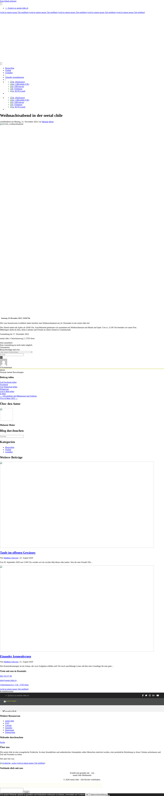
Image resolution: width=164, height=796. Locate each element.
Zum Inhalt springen (8, 1)
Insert (26, 792)
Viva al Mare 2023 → (9, 398)
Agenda (8, 725)
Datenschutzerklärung (99, 795)
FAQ (7, 723)
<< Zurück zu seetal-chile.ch (16, 8)
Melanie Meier (48, 122)
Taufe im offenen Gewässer (18, 552)
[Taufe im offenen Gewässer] (77, 547)
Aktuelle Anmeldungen (14, 77)
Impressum (9, 730)
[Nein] (109, 795)
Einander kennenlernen (15, 656)
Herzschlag (9, 68)
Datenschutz (10, 732)
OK (87, 795)
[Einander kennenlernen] (77, 651)
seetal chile (9, 721)
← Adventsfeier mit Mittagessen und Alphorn (18, 396)
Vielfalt (8, 70)
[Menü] (1, 3)
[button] (6, 343)
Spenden (8, 728)
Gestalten (9, 73)
